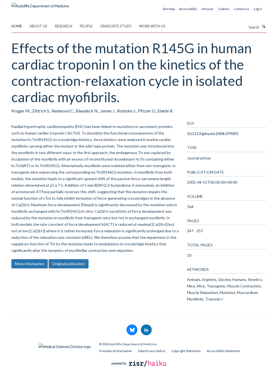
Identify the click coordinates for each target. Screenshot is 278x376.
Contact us (241, 9)
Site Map (169, 9)
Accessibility (188, 9)
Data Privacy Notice (151, 351)
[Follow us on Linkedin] (146, 330)
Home (16, 26)
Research (63, 26)
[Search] (264, 27)
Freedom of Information (115, 351)
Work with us (152, 26)
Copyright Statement (186, 351)
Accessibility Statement (223, 351)
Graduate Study (115, 26)
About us (38, 26)
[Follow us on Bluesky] (132, 330)
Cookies (223, 9)
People (86, 26)
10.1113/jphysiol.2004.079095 (212, 133)
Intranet (207, 9)
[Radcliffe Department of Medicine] (40, 4)
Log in (258, 9)
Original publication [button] (68, 263)
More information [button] (29, 263)
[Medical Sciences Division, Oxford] (51, 345)
